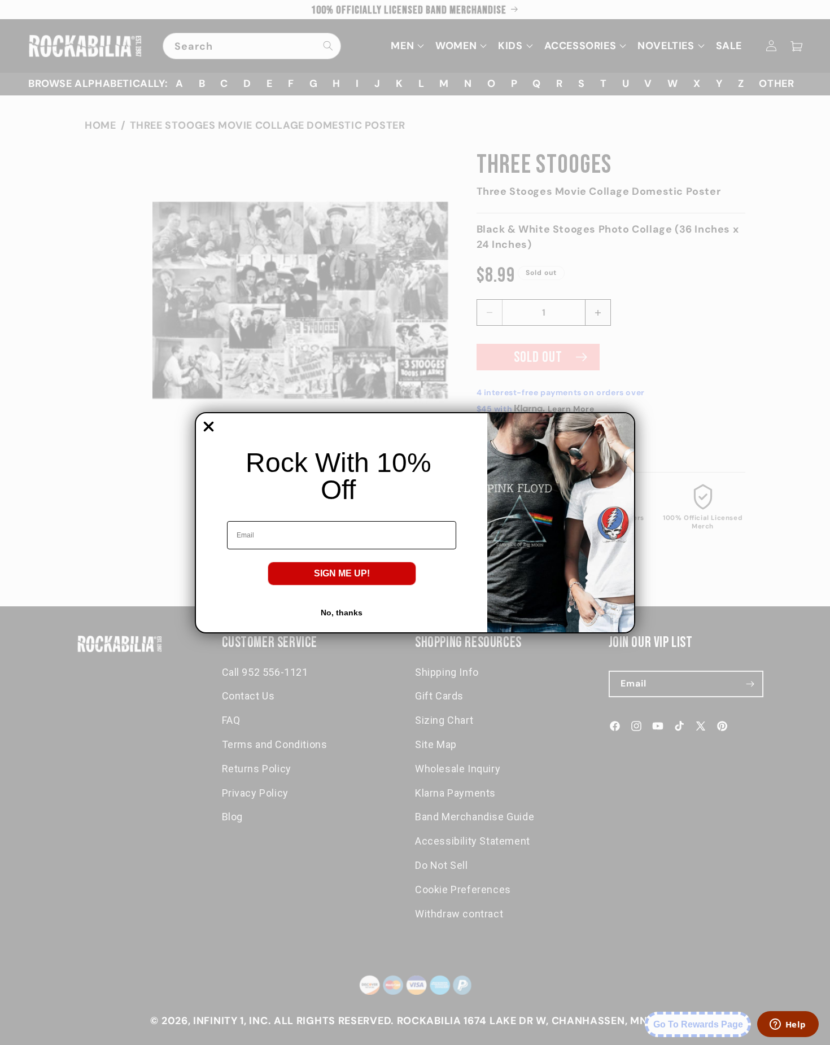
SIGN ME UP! (342, 573)
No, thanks (341, 612)
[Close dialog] (209, 426)
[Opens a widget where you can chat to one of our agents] (788, 1025)
